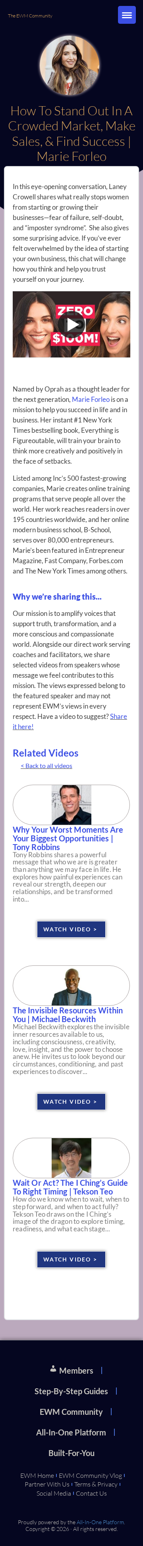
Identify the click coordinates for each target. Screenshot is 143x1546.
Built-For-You (71, 1453)
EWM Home (37, 1475)
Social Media (54, 1493)
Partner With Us (47, 1484)
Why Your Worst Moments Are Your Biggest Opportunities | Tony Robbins (68, 838)
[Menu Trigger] (127, 15)
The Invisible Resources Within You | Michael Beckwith (68, 1014)
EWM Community (71, 1411)
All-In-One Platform (71, 1432)
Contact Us (91, 1493)
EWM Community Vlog (90, 1475)
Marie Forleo (91, 399)
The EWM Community (30, 16)
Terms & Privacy (96, 1484)
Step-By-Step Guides (71, 1391)
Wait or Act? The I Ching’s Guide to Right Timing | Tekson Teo (70, 1187)
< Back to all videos (46, 765)
